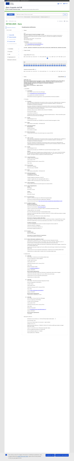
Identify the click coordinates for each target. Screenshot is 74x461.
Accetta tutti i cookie (50, 455)
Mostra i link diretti (12, 37)
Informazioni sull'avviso (11, 59)
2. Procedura (9, 51)
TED (6, 21)
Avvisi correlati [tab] (9, 30)
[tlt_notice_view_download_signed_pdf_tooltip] (47, 58)
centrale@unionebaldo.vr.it (34, 268)
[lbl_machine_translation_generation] (35, 69)
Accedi (60, 3)
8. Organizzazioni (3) (11, 57)
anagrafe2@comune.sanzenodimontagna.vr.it (35, 44)
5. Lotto (8, 54)
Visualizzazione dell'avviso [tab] (11, 27)
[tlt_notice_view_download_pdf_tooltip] (24, 65)
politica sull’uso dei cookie (23, 456)
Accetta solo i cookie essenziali (62, 455)
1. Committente (10, 48)
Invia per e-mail (12, 41)
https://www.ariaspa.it (42, 206)
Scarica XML (11, 34)
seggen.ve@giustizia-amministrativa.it (36, 290)
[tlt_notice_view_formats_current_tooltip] (65, 76)
